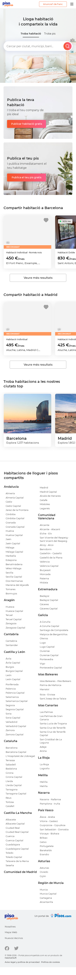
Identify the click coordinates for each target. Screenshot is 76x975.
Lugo (43, 642)
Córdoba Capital (15, 518)
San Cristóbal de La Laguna (51, 741)
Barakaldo (46, 850)
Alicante (44, 525)
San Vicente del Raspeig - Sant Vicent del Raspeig (54, 539)
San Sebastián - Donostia (54, 829)
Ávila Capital (13, 662)
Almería (10, 493)
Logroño (44, 768)
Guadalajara (13, 844)
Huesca (10, 606)
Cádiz (9, 501)
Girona (9, 772)
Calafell (10, 806)
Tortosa (10, 802)
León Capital (13, 679)
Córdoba (11, 514)
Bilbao (43, 837)
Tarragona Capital (16, 793)
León (8, 675)
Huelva (10, 530)
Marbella (11, 555)
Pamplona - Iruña (50, 803)
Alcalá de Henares (50, 495)
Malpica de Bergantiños (53, 634)
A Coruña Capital (49, 626)
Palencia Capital (15, 692)
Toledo (9, 852)
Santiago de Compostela (54, 630)
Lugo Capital (47, 646)
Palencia (11, 688)
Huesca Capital (14, 611)
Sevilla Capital (14, 576)
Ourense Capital (49, 655)
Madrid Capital (48, 491)
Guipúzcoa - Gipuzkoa (52, 825)
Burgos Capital (14, 671)
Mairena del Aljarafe (17, 585)
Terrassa (10, 760)
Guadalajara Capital (17, 848)
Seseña (10, 865)
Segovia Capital (15, 709)
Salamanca (12, 697)
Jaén (8, 539)
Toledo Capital (14, 857)
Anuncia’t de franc (53, 4)
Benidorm (46, 549)
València (45, 561)
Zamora (10, 730)
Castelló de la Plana (51, 557)
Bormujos (11, 593)
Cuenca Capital (14, 840)
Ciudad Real (13, 827)
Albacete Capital (15, 823)
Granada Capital (15, 526)
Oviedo (44, 871)
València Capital (49, 565)
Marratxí (44, 689)
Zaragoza (11, 623)
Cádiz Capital (13, 505)
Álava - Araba (47, 816)
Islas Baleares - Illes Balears (55, 681)
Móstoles (45, 504)
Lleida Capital (14, 785)
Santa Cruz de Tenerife (53, 727)
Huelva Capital (14, 535)
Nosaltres (10, 926)
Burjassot (45, 570)
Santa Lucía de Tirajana (53, 723)
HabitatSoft (11, 958)
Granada (11, 522)
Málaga (10, 547)
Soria (8, 713)
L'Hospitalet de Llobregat (20, 756)
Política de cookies (50, 962)
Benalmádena (14, 564)
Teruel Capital (14, 619)
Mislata (44, 582)
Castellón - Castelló (51, 553)
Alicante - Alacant (50, 529)
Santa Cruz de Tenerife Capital (53, 733)
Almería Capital (15, 497)
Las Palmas (46, 712)
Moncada (45, 574)
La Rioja (44, 764)
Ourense (45, 651)
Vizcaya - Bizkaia (49, 833)
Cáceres (44, 604)
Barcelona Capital (16, 752)
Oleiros (44, 638)
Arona (43, 750)
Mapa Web (11, 932)
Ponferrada (12, 684)
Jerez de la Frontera (17, 510)
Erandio (44, 854)
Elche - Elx (46, 533)
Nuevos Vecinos (14, 938)
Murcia (44, 889)
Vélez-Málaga (13, 568)
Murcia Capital (48, 893)
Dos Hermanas (14, 580)
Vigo (42, 663)
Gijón (43, 876)
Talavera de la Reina (17, 861)
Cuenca (10, 836)
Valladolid (11, 721)
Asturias (44, 867)
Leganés (45, 508)
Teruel (9, 615)
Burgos (10, 666)
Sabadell (11, 764)
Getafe (43, 500)
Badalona (11, 768)
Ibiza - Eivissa (47, 694)
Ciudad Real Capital (17, 831)
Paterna (44, 578)
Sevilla (9, 572)
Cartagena (46, 897)
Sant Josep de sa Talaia (53, 698)
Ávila (8, 658)
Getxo (43, 842)
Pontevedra (46, 659)
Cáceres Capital (49, 608)
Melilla (44, 781)
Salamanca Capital (17, 701)
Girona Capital (14, 776)
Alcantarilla (46, 902)
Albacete (11, 819)
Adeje (43, 746)
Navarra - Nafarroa (50, 799)
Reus (8, 797)
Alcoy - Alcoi (47, 545)
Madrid (44, 487)
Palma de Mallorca (50, 685)
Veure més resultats (38, 277)
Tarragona (11, 789)
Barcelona (11, 747)
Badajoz (44, 596)
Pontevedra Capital (51, 667)
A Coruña (45, 621)
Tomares (10, 589)
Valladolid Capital (16, 726)
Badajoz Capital (49, 600)
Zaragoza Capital (15, 627)
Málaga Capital (14, 551)
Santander (12, 645)
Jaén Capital (13, 543)
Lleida (9, 781)
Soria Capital (13, 717)
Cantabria (11, 640)
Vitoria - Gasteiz (49, 821)
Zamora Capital (15, 734)
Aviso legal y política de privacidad (22, 962)
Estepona (11, 560)
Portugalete (47, 846)
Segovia (10, 705)
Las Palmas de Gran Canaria (51, 718)
